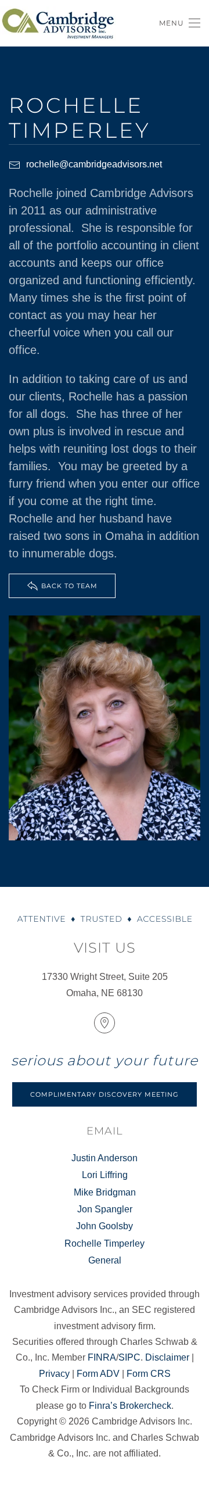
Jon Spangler (104, 1209)
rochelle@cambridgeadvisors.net (94, 164)
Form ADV (98, 1374)
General (104, 1260)
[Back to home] (58, 23)
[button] (179, 23)
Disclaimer (167, 1357)
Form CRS (149, 1374)
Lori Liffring (105, 1175)
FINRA (102, 1357)
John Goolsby (104, 1226)
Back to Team (69, 586)
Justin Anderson (104, 1158)
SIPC (129, 1357)
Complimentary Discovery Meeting (104, 1094)
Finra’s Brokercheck (130, 1406)
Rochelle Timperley (104, 1243)
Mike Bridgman (105, 1192)
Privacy (54, 1374)
